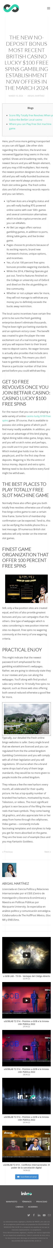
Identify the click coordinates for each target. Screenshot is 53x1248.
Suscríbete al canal (28, 1176)
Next (47, 851)
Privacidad (41, 1201)
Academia (33, 1206)
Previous (8, 851)
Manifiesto (11, 1201)
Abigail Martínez (36, 95)
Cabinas (19, 1206)
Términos (27, 1201)
